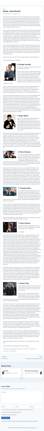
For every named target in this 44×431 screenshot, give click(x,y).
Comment (4, 392)
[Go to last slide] (3, 373)
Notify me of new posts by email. (9, 414)
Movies (4, 9)
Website (32, 406)
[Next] (41, 373)
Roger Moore (32, 348)
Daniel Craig (5, 348)
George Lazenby (12, 348)
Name (3, 406)
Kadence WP (33, 427)
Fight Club (5, 371)
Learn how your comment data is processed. (28, 421)
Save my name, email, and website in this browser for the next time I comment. (17, 409)
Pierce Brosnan (26, 348)
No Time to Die (4, 357)
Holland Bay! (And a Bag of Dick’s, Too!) (34, 357)
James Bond (19, 348)
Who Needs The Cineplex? (32, 371)
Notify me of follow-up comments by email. (11, 412)
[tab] (20, 378)
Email (17, 406)
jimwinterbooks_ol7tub (8, 13)
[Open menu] (42, 2)
